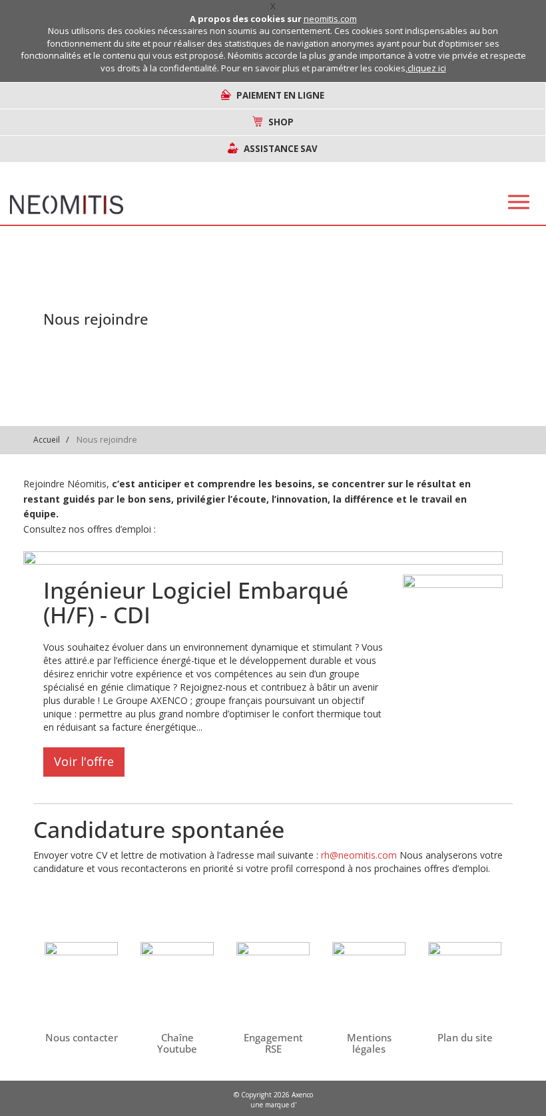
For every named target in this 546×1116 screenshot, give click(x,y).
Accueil (46, 439)
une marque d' (273, 1104)
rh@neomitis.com (359, 855)
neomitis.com (330, 19)
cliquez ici (427, 68)
